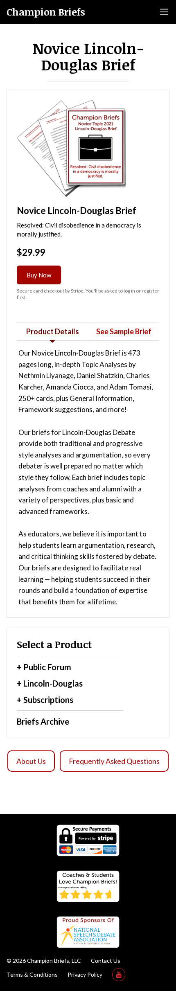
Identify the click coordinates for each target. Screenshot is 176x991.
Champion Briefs (46, 11)
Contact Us (105, 960)
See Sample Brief (123, 331)
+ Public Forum (44, 667)
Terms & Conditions (32, 974)
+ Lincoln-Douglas (50, 683)
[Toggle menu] (164, 11)
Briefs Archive (43, 721)
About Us (31, 761)
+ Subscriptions (45, 700)
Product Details (52, 331)
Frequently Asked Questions (114, 761)
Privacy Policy (85, 974)
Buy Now (39, 275)
